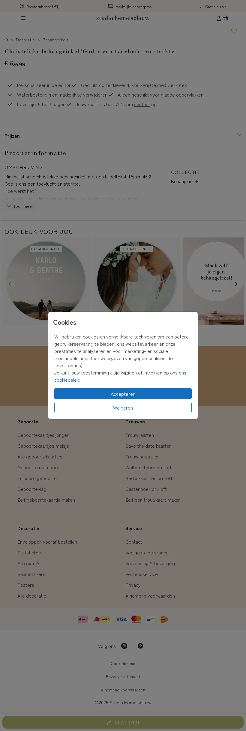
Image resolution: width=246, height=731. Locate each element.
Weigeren (123, 407)
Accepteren (123, 393)
